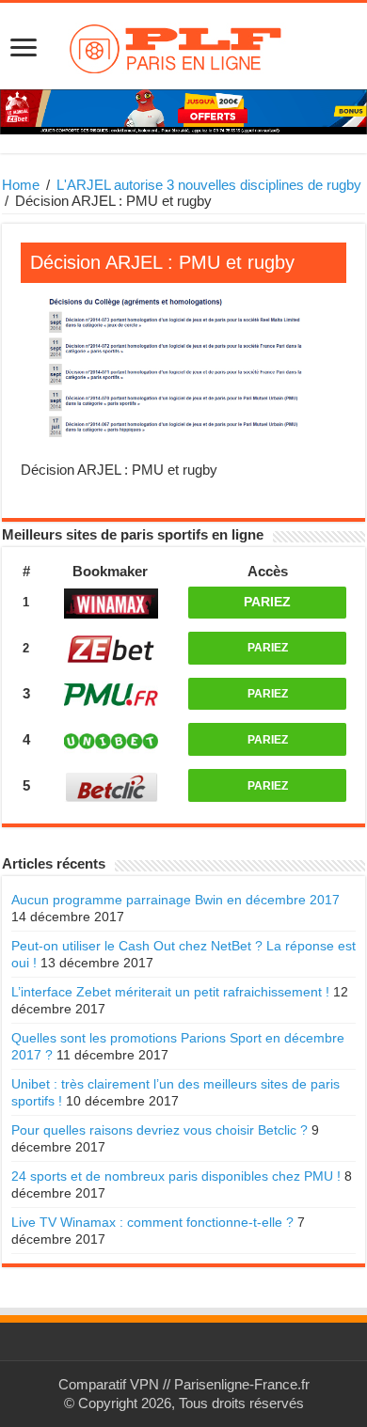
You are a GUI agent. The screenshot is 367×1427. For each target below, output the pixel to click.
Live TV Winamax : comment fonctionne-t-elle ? (152, 1222)
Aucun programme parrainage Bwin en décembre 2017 (175, 899)
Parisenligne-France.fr (242, 1384)
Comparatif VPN (108, 1384)
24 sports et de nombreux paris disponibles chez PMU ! (176, 1176)
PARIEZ (267, 601)
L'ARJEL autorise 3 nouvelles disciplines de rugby (208, 185)
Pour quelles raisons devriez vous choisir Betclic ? (159, 1129)
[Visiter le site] (111, 603)
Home (21, 185)
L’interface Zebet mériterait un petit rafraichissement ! (170, 991)
